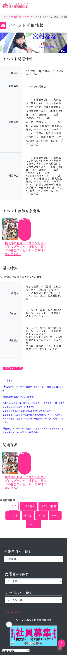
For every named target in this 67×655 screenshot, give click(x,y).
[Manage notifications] (59, 648)
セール (55, 515)
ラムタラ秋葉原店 (36, 86)
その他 (28, 515)
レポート (33, 524)
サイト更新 (28, 506)
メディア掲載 (48, 506)
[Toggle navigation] (61, 5)
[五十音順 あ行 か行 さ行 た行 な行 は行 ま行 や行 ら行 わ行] (33, 581)
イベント (13, 515)
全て (13, 506)
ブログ (41, 515)
